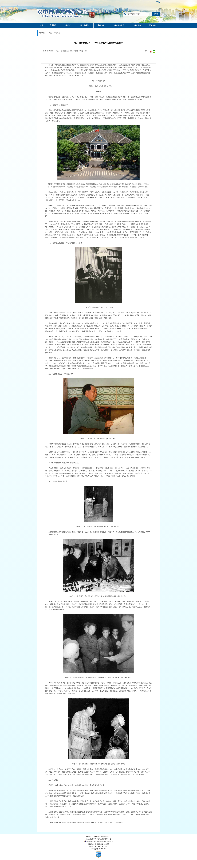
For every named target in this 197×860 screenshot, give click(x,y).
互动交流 (152, 25)
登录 (158, 2)
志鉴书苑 (101, 25)
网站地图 (110, 841)
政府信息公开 (119, 25)
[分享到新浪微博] (151, 51)
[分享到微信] (154, 51)
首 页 (41, 25)
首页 (50, 33)
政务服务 (137, 25)
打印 (146, 51)
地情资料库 (84, 25)
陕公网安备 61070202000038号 (96, 841)
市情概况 (53, 25)
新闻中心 (68, 25)
